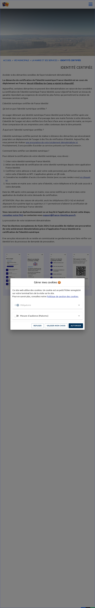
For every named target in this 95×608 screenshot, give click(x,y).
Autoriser (76, 326)
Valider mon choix (56, 326)
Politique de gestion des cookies (62, 296)
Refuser (38, 326)
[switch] (15, 315)
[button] (47, 305)
